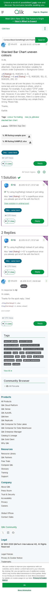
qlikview (7, 353)
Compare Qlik (7, 465)
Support (4, 476)
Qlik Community (9, 527)
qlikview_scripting (11, 345)
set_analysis (38, 357)
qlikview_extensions (31, 360)
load (23, 357)
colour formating (15, 117)
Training (4, 472)
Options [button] (45, 28)
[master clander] (43, 172)
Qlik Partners (6, 457)
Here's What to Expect (26, 21)
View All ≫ (8, 371)
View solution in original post (16, 203)
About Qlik (5, 487)
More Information (24, 590)
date (17, 357)
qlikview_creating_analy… (33, 349)
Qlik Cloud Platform (9, 405)
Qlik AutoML (6, 413)
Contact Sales (7, 517)
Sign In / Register (40, 12)
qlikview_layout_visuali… (30, 345)
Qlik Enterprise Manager (11, 432)
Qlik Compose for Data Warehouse (16, 428)
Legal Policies (7, 554)
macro (18, 360)
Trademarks (6, 561)
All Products (6, 401)
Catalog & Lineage (9, 435)
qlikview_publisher (33, 353)
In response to (9, 290)
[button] (46, 44)
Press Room (6, 490)
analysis (7, 364)
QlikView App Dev (17, 126)
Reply (40, 163)
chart (22, 353)
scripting (16, 364)
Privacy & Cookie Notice (11, 558)
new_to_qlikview (32, 117)
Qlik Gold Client (7, 439)
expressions (9, 360)
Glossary (5, 469)
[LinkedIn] (8, 532)
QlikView (6, 28)
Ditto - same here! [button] (10, 153)
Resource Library (8, 453)
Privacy (4, 502)
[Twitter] (3, 532)
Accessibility (6, 498)
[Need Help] (40, 172)
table (29, 357)
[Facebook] (13, 532)
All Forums (14, 386)
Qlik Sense (5, 409)
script (15, 353)
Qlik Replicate (7, 420)
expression (8, 357)
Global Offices (7, 513)
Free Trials (5, 461)
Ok (24, 585)
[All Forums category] (5, 386)
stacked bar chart (9, 120)
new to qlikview (26, 341)
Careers (4, 506)
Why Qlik (5, 443)
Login (34, 2)
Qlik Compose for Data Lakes (14, 424)
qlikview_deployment (12, 349)
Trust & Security (8, 494)
